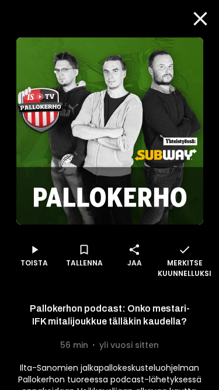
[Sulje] (200, 18)
